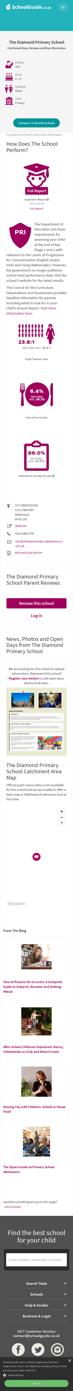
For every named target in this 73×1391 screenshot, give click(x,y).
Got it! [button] (36, 1383)
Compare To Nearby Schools (36, 123)
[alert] (36, 1374)
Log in (36, 615)
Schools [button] (36, 1294)
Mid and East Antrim (28, 552)
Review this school (36, 603)
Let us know (12, 1207)
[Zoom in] (62, 811)
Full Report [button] (36, 208)
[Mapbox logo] (16, 903)
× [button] (69, 1360)
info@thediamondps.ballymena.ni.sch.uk (39, 543)
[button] (36, 1375)
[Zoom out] (62, 817)
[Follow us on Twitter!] (36, 1349)
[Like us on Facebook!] (17, 1349)
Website (20, 526)
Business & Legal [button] (36, 1316)
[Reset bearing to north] (62, 823)
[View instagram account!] (56, 1349)
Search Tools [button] (36, 1283)
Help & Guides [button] (36, 1305)
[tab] (36, 1283)
